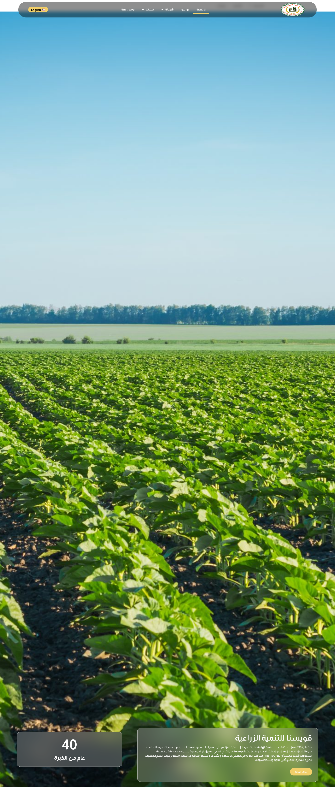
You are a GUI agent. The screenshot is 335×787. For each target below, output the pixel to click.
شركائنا (169, 9)
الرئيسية (201, 9)
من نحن (185, 9)
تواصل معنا (128, 9)
